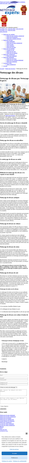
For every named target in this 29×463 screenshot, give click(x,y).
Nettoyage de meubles (5, 418)
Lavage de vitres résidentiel (7, 424)
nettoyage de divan (10, 115)
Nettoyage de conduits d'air (7, 419)
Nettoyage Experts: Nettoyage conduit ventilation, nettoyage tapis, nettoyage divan (12, 2)
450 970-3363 (11, 29)
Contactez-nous (4, 431)
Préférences (14, 457)
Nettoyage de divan (10, 68)
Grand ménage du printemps (7, 421)
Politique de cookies (7, 461)
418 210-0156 (19, 29)
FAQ (1, 428)
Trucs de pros (3, 429)
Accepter (14, 453)
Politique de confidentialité (19, 461)
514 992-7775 (3, 29)
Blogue (2, 426)
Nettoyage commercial (5, 422)
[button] (26, 433)
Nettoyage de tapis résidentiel (7, 415)
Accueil (2, 68)
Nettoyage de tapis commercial (8, 416)
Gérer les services (14, 449)
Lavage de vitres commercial (7, 425)
